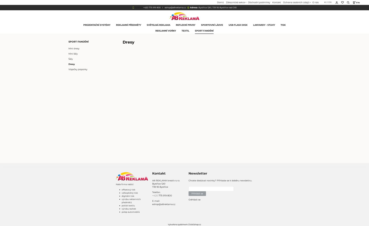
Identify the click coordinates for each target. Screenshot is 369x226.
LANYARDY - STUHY (264, 25)
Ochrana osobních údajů (296, 2)
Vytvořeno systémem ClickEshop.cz (184, 224)
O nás (315, 2)
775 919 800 (165, 195)
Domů (220, 2)
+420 (155, 195)
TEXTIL (185, 30)
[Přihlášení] (336, 2)
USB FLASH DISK (238, 25)
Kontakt (276, 2)
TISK (283, 25)
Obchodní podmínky (259, 2)
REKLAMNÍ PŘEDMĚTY (128, 25)
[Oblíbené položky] (342, 2)
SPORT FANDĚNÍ (204, 30)
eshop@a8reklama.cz (175, 7)
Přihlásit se (197, 193)
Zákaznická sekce (235, 2)
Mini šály (73, 53)
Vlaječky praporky (77, 69)
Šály (70, 59)
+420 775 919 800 (152, 7)
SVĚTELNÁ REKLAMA (158, 25)
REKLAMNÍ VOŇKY (165, 30)
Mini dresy (73, 48)
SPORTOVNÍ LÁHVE (212, 25)
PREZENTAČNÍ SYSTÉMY (96, 25)
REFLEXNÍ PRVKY (185, 25)
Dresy (71, 64)
